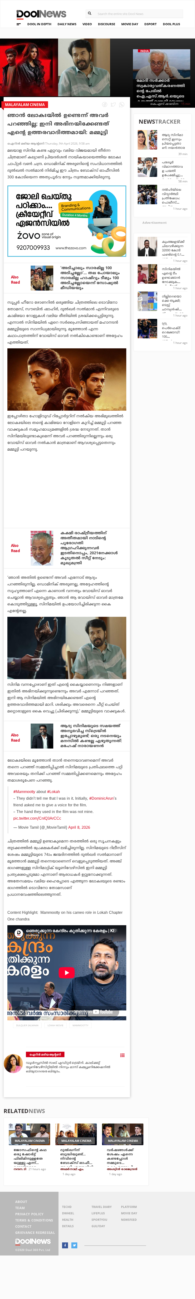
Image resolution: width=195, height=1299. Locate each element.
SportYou (99, 1220)
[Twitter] (74, 1245)
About (21, 1201)
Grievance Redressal (35, 1232)
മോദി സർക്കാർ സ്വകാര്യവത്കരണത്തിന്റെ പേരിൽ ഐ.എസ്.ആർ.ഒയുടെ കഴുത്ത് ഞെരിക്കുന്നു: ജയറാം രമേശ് (160, 93)
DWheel (68, 1213)
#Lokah (53, 792)
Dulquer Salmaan (27, 1025)
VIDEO (87, 24)
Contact (23, 1226)
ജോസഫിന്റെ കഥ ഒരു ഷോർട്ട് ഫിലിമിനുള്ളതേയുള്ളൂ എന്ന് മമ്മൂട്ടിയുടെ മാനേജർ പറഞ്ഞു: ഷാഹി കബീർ (31, 1163)
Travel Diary (102, 1207)
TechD (67, 1207)
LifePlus (98, 1213)
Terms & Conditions (34, 1220)
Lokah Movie (55, 1025)
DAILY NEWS (67, 24)
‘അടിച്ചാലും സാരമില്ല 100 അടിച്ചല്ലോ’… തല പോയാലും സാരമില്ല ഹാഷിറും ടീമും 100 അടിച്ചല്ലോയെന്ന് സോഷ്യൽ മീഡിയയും (90, 278)
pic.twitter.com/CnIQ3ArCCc (37, 818)
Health (67, 1220)
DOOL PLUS (171, 24)
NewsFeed (129, 1220)
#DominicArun (101, 798)
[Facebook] (65, 1245)
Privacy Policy (29, 1214)
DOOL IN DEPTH (39, 24)
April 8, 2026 (79, 827)
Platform (129, 1207)
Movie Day (129, 1213)
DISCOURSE (106, 24)
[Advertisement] (66, 221)
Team (20, 1208)
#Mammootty (24, 792)
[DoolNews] (39, 14)
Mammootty (80, 1025)
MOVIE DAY (129, 24)
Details (68, 1226)
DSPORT (150, 24)
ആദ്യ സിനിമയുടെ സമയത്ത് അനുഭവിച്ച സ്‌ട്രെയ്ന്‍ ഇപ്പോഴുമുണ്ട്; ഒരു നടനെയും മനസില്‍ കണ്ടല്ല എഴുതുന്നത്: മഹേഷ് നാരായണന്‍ (91, 736)
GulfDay (98, 1226)
